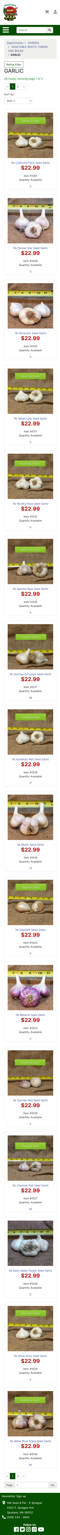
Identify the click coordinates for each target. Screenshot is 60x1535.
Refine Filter (13, 64)
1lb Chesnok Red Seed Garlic (30, 1185)
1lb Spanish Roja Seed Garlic (30, 588)
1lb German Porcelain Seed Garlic (31, 674)
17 (30, 783)
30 (30, 1209)
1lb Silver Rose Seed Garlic (30, 1356)
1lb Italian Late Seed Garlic (30, 418)
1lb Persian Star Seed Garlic (30, 248)
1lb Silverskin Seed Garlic (30, 333)
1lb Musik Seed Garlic (30, 844)
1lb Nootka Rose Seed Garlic (30, 503)
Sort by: (9, 94)
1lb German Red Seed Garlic (30, 1100)
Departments (15, 42)
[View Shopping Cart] (47, 12)
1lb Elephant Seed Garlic (30, 929)
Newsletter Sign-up (14, 1496)
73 (30, 868)
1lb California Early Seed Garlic (30, 162)
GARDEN (33, 42)
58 (30, 697)
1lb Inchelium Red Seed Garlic (30, 759)
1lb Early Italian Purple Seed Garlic (30, 1270)
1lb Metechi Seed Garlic (30, 1015)
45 (30, 1464)
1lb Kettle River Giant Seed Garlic (30, 1441)
